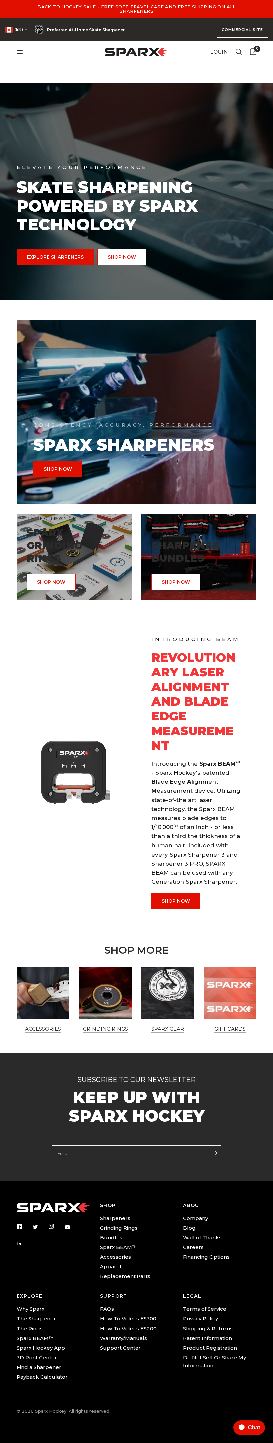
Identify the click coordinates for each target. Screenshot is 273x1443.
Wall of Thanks (202, 1237)
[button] (55, 257)
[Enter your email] (214, 1152)
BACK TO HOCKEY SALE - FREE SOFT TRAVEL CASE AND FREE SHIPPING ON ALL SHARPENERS (136, 9)
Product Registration (210, 1348)
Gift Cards (230, 1029)
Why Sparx (30, 1309)
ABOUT (193, 1205)
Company (195, 1218)
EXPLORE (30, 1296)
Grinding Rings (105, 1029)
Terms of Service (204, 1309)
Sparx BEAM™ (118, 1247)
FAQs (107, 1309)
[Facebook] (24, 1226)
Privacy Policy (200, 1318)
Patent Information (207, 1338)
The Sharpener (36, 1318)
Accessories (43, 1029)
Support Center (120, 1348)
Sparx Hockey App (41, 1348)
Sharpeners (115, 1218)
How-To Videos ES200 (128, 1328)
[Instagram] (56, 1226)
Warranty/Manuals (123, 1338)
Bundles (111, 1237)
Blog (189, 1228)
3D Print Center (37, 1357)
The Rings (30, 1328)
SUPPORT (113, 1296)
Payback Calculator (42, 1377)
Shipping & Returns (208, 1328)
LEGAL (192, 1296)
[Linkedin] (24, 1243)
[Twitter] (40, 1226)
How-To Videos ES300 (128, 1318)
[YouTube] (72, 1227)
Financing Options (206, 1257)
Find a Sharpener (39, 1367)
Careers (193, 1247)
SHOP (108, 1205)
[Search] (238, 52)
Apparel (110, 1266)
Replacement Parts (125, 1276)
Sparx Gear (167, 1029)
